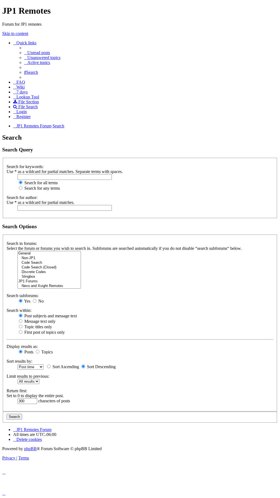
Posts (28, 352)
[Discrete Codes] (49, 272)
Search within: (19, 310)
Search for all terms (40, 182)
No (40, 301)
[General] (49, 253)
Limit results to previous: (28, 376)
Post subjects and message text (50, 316)
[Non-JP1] (49, 258)
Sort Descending (101, 366)
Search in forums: (22, 243)
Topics (46, 352)
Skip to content (15, 33)
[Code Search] (49, 262)
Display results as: (22, 346)
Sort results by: (19, 361)
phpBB (30, 448)
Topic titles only (37, 326)
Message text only (39, 321)
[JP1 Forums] (49, 281)
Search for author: (22, 197)
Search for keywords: (25, 166)
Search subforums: (23, 295)
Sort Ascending (65, 366)
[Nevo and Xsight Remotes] (49, 286)
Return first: (17, 390)
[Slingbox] (49, 276)
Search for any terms (41, 188)
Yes (26, 301)
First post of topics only (44, 332)
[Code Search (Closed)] (49, 267)
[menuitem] (37, 52)
